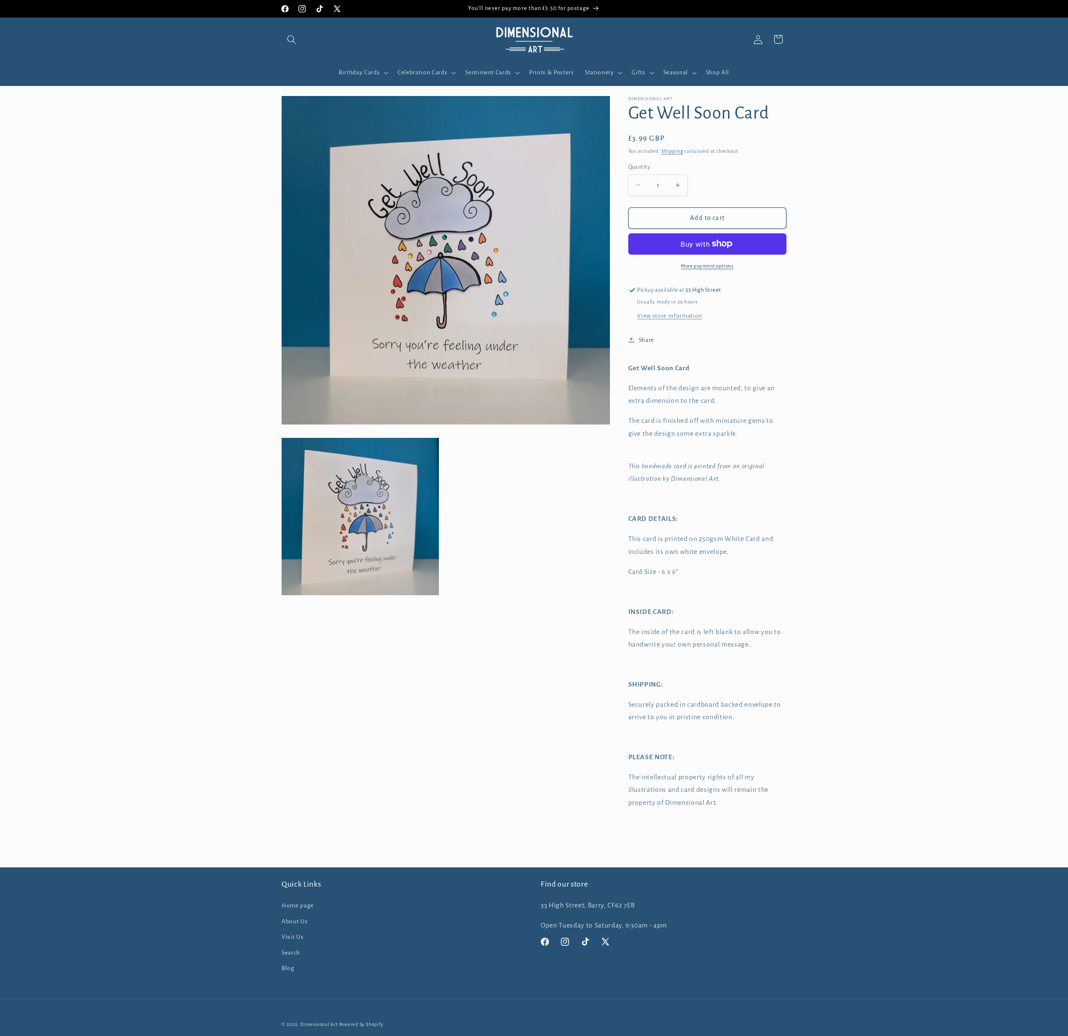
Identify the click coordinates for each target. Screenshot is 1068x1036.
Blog (288, 968)
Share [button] (646, 339)
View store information (669, 315)
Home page (298, 905)
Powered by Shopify (361, 1024)
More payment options (707, 265)
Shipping (672, 151)
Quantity (639, 167)
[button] (292, 39)
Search (291, 952)
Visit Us (292, 937)
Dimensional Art (319, 1024)
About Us (294, 921)
